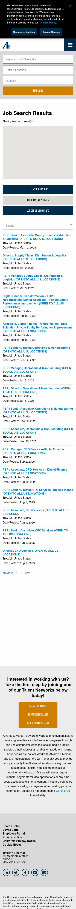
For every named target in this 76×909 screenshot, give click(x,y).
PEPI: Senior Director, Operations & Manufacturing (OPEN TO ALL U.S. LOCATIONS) (36, 349)
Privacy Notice (12, 837)
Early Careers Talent (38, 723)
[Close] (70, 6)
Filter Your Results (38, 189)
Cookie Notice (12, 844)
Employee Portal (14, 833)
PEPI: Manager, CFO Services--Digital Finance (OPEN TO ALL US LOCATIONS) (33, 451)
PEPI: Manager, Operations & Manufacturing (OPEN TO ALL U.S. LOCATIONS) (37, 370)
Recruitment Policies (38, 200)
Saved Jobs (11, 830)
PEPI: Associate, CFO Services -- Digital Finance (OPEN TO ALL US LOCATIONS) (35, 471)
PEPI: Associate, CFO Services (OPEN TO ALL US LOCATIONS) (36, 512)
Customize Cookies (24, 32)
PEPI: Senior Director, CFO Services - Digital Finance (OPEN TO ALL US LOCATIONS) (38, 491)
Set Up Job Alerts (39, 211)
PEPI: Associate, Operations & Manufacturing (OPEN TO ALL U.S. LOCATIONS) (38, 431)
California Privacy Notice (19, 841)
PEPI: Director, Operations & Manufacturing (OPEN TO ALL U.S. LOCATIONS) (36, 390)
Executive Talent (38, 706)
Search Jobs (11, 826)
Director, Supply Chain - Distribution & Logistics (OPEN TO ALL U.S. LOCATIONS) (35, 257)
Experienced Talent (38, 715)
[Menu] (70, 46)
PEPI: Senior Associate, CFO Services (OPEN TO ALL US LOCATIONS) (35, 532)
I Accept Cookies (51, 32)
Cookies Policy (48, 22)
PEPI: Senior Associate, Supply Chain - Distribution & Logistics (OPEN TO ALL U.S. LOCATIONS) (37, 237)
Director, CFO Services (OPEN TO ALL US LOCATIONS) (31, 552)
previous (8, 573)
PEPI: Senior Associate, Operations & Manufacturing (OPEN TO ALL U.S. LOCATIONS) (38, 410)
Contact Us (63, 791)
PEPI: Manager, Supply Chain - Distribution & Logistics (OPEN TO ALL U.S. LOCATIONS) (33, 277)
